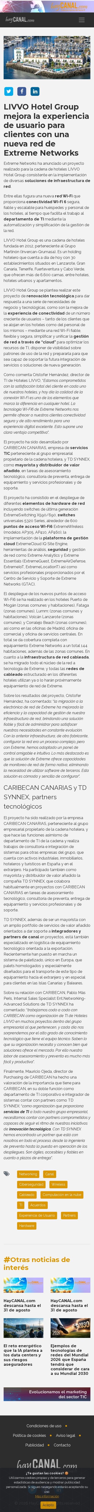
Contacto (62, 1445)
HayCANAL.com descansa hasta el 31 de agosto (22, 1305)
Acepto (48, 1505)
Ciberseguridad (31, 1184)
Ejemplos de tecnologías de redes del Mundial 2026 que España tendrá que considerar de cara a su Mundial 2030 (70, 1360)
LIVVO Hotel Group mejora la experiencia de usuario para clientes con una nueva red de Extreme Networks (46, 130)
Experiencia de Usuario (37, 1215)
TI (20, 1205)
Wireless (58, 1184)
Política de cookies (29, 1435)
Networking (28, 1174)
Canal (49, 1174)
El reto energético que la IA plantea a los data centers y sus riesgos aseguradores (23, 1355)
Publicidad (34, 1445)
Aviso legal (65, 1435)
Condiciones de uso (44, 1426)
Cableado (26, 1195)
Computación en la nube (62, 1195)
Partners (69, 1215)
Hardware (26, 1226)
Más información (47, 1496)
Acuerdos (38, 1205)
